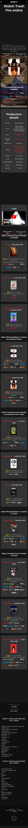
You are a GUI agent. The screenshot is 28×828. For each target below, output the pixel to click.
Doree (3, 795)
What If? (3, 753)
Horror (18, 45)
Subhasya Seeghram (6, 794)
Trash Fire (8, 378)
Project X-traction (5, 742)
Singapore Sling (8, 456)
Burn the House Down (6, 769)
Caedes (8, 485)
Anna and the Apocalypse (12, 639)
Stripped (8, 244)
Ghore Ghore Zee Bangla (7, 786)
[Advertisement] (14, 28)
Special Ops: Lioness (6, 784)
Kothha (3, 787)
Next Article (14, 709)
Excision (8, 346)
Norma (3, 745)
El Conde (3, 739)
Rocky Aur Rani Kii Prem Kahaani (9, 729)
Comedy (14, 45)
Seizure (18, 152)
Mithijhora (3, 775)
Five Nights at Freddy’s (6, 754)
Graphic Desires (5, 728)
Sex (22, 152)
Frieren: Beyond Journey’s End (8, 770)
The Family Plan (5, 756)
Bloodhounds (4, 783)
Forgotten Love (5, 737)
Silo (2, 773)
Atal (2, 776)
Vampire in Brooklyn (10, 562)
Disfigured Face (19, 148)
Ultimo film (4, 751)
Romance (23, 45)
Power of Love (5, 748)
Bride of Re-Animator (11, 421)
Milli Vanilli (3, 735)
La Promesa (4, 789)
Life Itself (14, 711)
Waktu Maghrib (5, 750)
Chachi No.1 (4, 798)
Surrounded (4, 740)
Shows (15, 811)
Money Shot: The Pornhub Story (9, 732)
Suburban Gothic (9, 520)
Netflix (11, 809)
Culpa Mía (3, 743)
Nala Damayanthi (5, 778)
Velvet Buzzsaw (8, 278)
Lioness (3, 772)
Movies (21, 810)
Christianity (21, 146)
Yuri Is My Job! (4, 797)
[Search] (26, 2)
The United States (19, 139)
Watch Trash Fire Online (7, 54)
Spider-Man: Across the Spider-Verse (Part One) (12, 726)
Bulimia (16, 146)
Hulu (18, 809)
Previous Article (14, 704)
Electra (3, 781)
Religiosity (21, 151)
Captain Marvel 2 (5, 731)
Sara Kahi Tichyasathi (6, 792)
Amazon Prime (11, 810)
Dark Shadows (8, 603)
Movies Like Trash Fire (21, 54)
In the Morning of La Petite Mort (9, 747)
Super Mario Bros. (5, 734)
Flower (14, 706)
